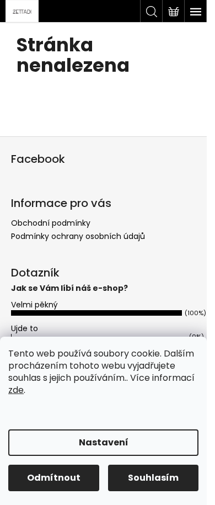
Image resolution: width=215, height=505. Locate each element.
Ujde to (24, 328)
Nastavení (103, 442)
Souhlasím (153, 477)
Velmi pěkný (34, 304)
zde (16, 390)
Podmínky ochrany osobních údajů (78, 236)
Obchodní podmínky (50, 222)
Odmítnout (53, 477)
